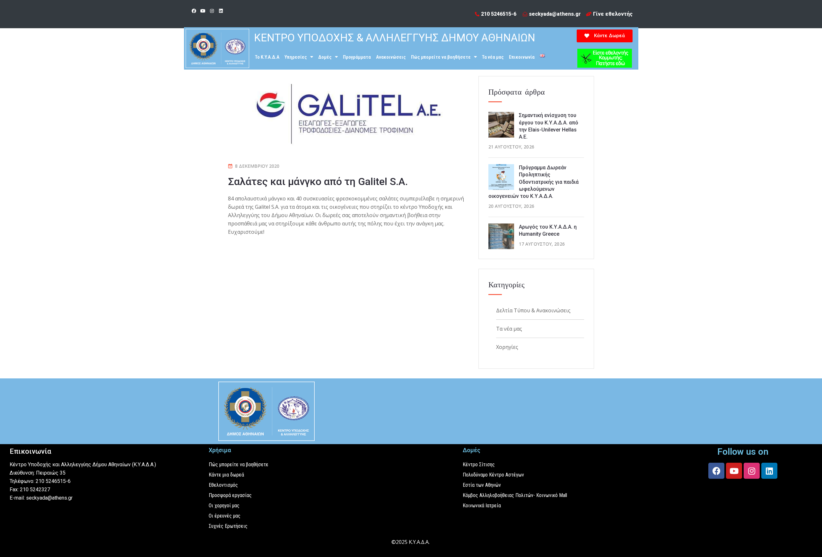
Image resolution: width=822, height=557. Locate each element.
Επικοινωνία (522, 57)
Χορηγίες (507, 346)
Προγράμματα (357, 57)
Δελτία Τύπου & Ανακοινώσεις (533, 310)
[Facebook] (193, 10)
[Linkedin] (220, 10)
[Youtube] (202, 10)
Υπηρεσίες (295, 57)
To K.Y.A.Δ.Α (267, 57)
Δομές (325, 57)
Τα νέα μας (493, 57)
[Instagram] (211, 10)
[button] (605, 36)
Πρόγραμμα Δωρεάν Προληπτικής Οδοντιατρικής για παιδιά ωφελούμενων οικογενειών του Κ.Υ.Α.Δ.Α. (533, 182)
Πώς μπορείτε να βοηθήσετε (441, 57)
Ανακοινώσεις (391, 57)
